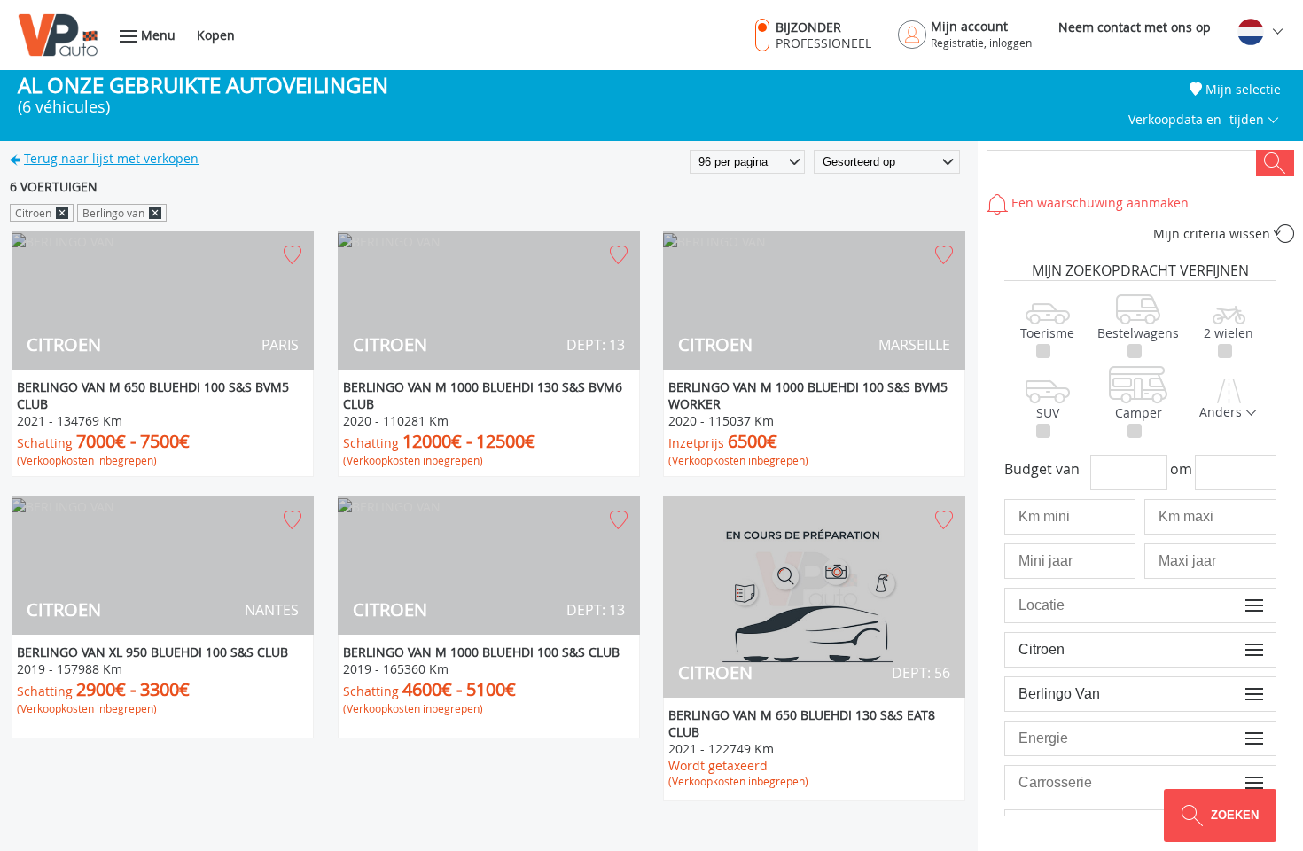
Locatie (1242, 605)
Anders (1222, 411)
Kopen (216, 35)
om (1181, 469)
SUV (1047, 412)
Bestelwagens (1138, 332)
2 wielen (1228, 332)
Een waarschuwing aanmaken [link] (1098, 202)
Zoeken (1275, 163)
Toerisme (1047, 332)
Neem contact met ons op (1134, 27)
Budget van (1042, 469)
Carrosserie (1232, 782)
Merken (1242, 649)
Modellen (1238, 693)
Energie (1241, 738)
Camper (1138, 412)
